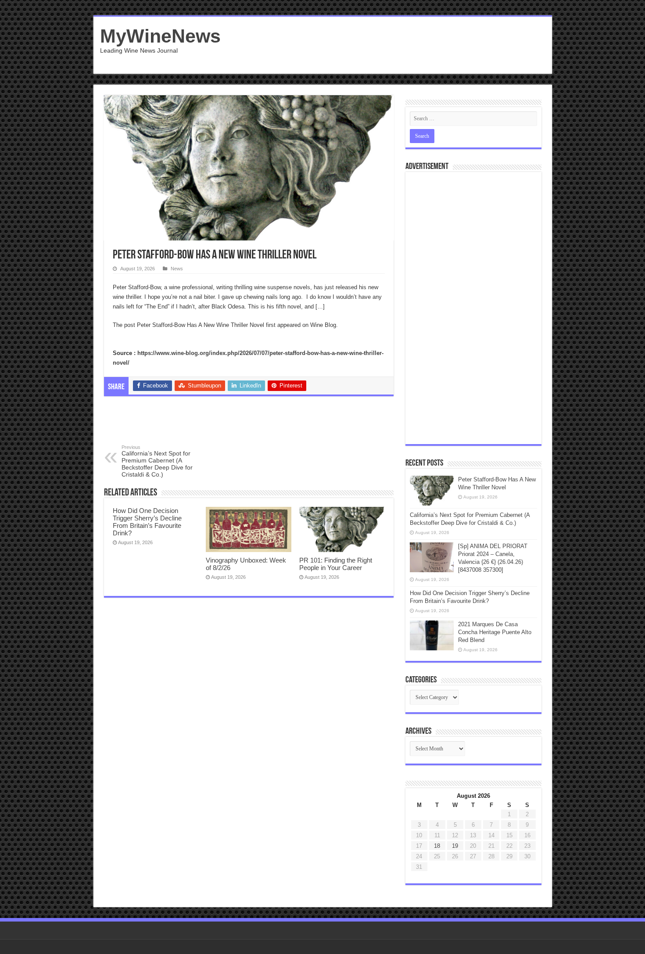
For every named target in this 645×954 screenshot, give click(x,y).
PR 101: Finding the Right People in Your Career (335, 563)
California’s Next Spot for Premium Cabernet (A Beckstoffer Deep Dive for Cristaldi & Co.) (157, 461)
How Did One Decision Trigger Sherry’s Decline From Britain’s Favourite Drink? (147, 522)
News (177, 268)
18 (437, 846)
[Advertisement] (385, 45)
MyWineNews (160, 36)
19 (455, 846)
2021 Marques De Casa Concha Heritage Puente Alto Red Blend (494, 632)
